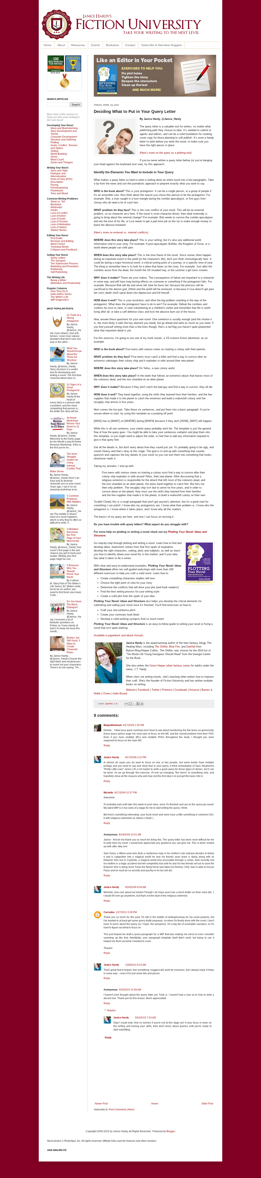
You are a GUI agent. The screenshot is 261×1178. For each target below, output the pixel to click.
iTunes (107, 693)
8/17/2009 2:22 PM (135, 757)
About (61, 45)
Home (47, 45)
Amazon (194, 689)
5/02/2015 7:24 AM (145, 1017)
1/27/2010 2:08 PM (126, 912)
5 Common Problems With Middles (74, 498)
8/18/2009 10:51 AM (130, 834)
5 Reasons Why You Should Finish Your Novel (73, 571)
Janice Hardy (111, 757)
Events (95, 45)
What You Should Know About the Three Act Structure (74, 354)
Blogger (170, 1131)
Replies (111, 1010)
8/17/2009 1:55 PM (133, 725)
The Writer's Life (59, 297)
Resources (78, 45)
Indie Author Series (61, 294)
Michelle (108, 792)
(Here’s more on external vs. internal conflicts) (121, 232)
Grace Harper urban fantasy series (169, 665)
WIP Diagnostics (60, 299)
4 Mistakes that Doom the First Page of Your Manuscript (74, 535)
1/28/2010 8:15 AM (135, 964)
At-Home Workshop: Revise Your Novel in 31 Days (73, 423)
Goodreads (181, 689)
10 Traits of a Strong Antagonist (74, 318)
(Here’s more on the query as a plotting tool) (165, 152)
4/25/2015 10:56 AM (130, 989)
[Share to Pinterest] (142, 704)
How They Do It (59, 291)
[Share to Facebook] (138, 704)
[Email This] (126, 704)
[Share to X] (134, 704)
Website (131, 689)
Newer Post (101, 1103)
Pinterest (167, 689)
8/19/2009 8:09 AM (135, 887)
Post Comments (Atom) (121, 1109)
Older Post (207, 1103)
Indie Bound (120, 693)
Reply (107, 745)
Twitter (155, 689)
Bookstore (112, 45)
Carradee (109, 912)
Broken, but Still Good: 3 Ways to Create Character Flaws (73, 645)
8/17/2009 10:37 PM (125, 792)
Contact (130, 45)
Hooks (54, 210)
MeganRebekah (113, 725)
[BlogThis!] (130, 704)
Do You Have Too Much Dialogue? (74, 604)
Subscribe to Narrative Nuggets (161, 45)
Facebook (143, 689)
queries (109, 703)
